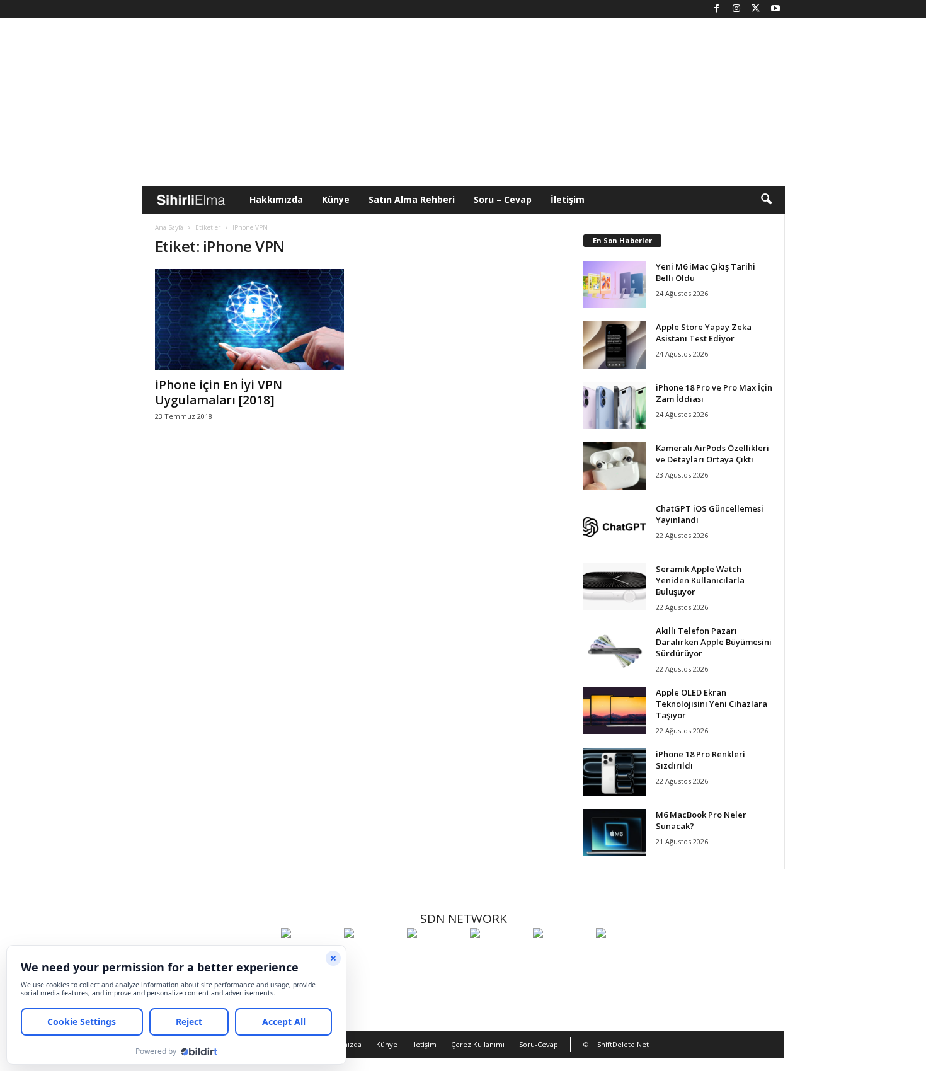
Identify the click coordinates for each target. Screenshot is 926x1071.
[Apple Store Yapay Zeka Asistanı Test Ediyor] (614, 345)
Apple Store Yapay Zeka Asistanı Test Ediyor (704, 332)
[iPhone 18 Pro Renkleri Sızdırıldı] (614, 772)
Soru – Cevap (503, 199)
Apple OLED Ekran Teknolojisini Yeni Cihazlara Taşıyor (711, 704)
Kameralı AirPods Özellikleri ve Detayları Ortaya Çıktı (712, 453)
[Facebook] (716, 9)
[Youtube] (775, 9)
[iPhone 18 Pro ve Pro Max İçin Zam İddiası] (614, 405)
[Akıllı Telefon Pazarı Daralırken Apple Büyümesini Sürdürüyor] (614, 648)
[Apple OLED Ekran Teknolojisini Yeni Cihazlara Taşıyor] (614, 710)
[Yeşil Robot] (435, 956)
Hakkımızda (276, 199)
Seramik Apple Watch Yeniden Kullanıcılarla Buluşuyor (700, 580)
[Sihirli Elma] (372, 956)
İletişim (568, 199)
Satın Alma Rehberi (412, 199)
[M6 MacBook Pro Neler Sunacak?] (614, 832)
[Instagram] (736, 9)
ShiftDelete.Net (623, 1044)
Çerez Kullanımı (478, 1044)
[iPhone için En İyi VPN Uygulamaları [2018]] (249, 319)
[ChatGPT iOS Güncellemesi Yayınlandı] (614, 526)
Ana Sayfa (169, 227)
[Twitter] (755, 9)
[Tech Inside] (498, 956)
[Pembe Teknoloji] (561, 956)
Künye (336, 199)
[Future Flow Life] (624, 956)
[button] (766, 200)
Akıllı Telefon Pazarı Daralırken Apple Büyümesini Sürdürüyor (714, 642)
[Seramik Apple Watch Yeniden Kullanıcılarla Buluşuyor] (614, 586)
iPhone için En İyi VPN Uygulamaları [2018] (218, 392)
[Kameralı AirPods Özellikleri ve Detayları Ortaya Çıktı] (614, 466)
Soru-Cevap (538, 1044)
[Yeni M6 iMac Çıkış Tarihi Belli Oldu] (614, 284)
